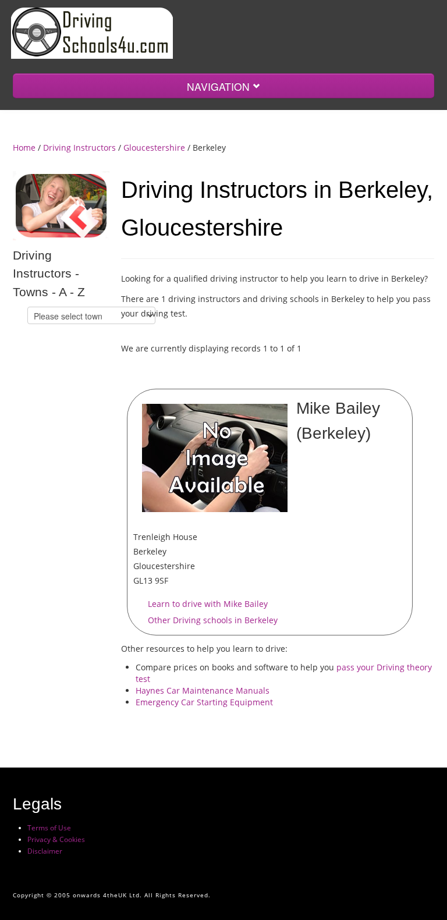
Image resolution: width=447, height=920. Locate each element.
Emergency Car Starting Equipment (204, 702)
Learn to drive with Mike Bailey (208, 603)
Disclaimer (44, 851)
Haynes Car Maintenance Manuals (202, 690)
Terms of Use (49, 828)
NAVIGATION (220, 86)
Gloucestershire (154, 147)
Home (24, 147)
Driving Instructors (79, 147)
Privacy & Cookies (56, 839)
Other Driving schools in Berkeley (213, 620)
